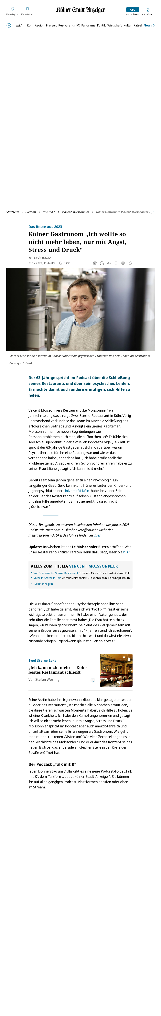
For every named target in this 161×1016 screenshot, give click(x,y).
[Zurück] (8, 25)
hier (126, 552)
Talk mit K (49, 212)
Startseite (12, 212)
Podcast (30, 212)
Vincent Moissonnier (75, 212)
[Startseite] (80, 10)
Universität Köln (76, 490)
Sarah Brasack (42, 257)
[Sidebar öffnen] (19, 25)
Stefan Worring (47, 679)
